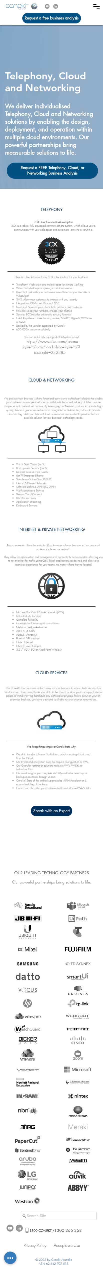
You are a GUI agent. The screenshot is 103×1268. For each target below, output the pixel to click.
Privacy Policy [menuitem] (35, 1245)
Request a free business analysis (51, 18)
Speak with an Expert (51, 810)
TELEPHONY (51, 209)
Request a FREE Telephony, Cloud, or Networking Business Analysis (52, 170)
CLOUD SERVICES (52, 673)
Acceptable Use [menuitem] (67, 1245)
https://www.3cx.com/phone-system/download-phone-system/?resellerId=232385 (51, 347)
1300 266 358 (56, 1230)
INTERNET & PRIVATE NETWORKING (51, 529)
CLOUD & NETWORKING (51, 380)
